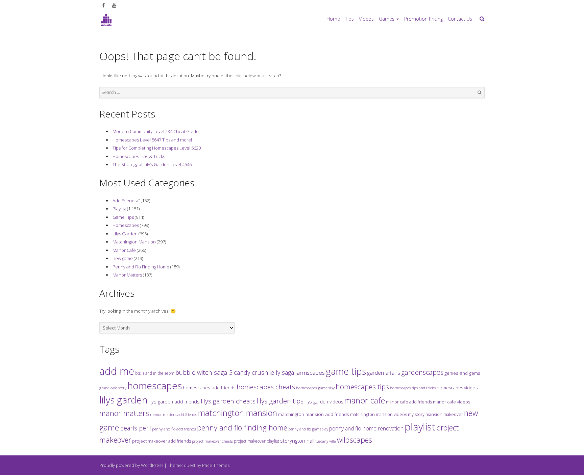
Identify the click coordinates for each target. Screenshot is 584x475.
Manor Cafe (124, 250)
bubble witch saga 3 (204, 372)
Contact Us (460, 19)
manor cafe (364, 400)
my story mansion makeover (435, 414)
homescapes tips (362, 386)
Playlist (119, 209)
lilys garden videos (324, 401)
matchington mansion (237, 412)
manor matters (124, 413)
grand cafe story (112, 387)
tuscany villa (325, 441)
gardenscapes (422, 372)
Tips (349, 19)
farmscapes (310, 372)
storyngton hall (297, 440)
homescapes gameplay (315, 387)
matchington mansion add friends (313, 414)
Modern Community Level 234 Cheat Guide (156, 131)
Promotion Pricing (423, 19)
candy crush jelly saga (264, 372)
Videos (366, 19)
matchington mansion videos (378, 414)
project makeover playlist (256, 441)
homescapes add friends (209, 388)
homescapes (154, 385)
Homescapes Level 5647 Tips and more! (152, 140)
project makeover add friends (161, 441)
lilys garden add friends (174, 401)
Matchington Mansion (134, 242)
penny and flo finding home (242, 427)
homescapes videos (457, 388)
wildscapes (354, 440)
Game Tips (123, 217)
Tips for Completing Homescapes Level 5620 (157, 148)
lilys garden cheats (228, 401)
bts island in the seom (154, 373)
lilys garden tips (280, 400)
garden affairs (383, 372)
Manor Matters (127, 275)
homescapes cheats (266, 386)
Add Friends (125, 200)
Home (333, 19)
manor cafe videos (451, 402)
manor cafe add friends (409, 402)
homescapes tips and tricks (413, 387)
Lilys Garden (125, 234)
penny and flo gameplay (308, 428)
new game (123, 258)
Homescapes (126, 225)
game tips (346, 371)
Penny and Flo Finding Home (141, 267)
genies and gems (462, 373)
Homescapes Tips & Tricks (139, 156)
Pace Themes (215, 465)
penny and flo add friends (174, 428)
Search (479, 92)
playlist (420, 426)
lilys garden (123, 399)
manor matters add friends (173, 414)
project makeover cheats (212, 441)
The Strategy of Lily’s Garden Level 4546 (152, 164)
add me (116, 371)
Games (386, 19)
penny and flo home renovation (366, 428)
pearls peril (135, 428)
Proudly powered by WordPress (131, 465)
